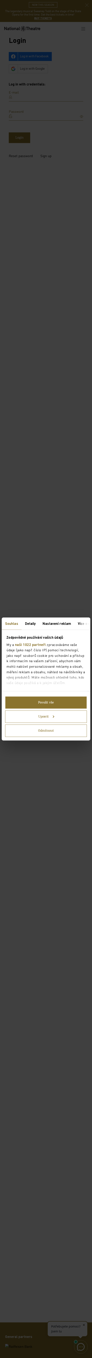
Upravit (43, 716)
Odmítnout (46, 731)
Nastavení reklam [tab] (57, 623)
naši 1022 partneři (30, 644)
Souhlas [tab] (11, 623)
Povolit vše (46, 702)
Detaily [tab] (30, 623)
